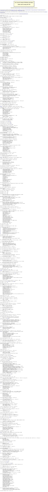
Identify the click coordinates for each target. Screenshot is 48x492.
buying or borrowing (14, 10)
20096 (1, 106)
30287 (1, 157)
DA (10, 123)
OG (10, 34)
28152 (1, 432)
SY (11, 124)
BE (10, 355)
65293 (1, 331)
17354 (1, 270)
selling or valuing (20, 10)
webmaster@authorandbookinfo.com (23, 13)
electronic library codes (3, 10)
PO (9, 359)
